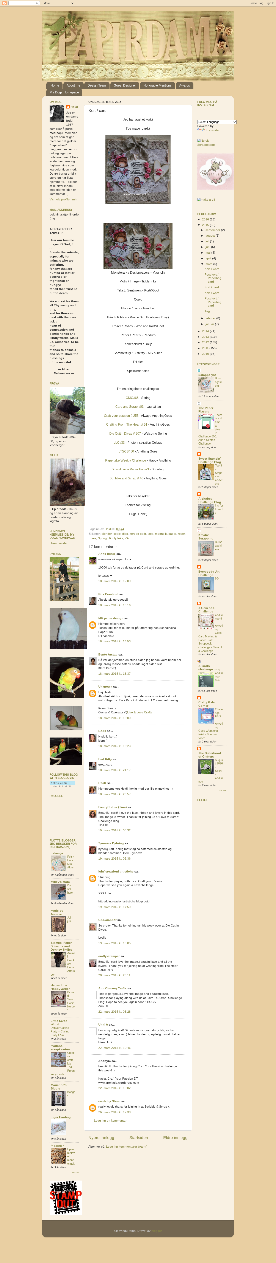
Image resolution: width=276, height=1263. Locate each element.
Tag (207, 311)
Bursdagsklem (218, 382)
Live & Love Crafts (139, 712)
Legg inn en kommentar (110, 1120)
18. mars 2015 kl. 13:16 (114, 605)
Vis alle (75, 1172)
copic (117, 533)
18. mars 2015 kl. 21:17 (114, 770)
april (208, 258)
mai (208, 252)
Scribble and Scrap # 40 (126, 478)
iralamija (57, 853)
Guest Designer (125, 85)
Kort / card (212, 287)
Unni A (103, 1024)
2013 (206, 336)
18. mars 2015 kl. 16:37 (114, 673)
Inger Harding (61, 1117)
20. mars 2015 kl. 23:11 (114, 975)
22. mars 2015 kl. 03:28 (114, 1011)
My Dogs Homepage (64, 92)
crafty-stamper (109, 956)
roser (181, 533)
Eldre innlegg (175, 1137)
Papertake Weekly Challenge (125, 460)
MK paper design (110, 618)
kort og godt (138, 533)
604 (217, 578)
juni (208, 247)
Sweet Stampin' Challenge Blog (209, 460)
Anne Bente (107, 553)
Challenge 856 (219, 676)
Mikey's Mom (60, 881)
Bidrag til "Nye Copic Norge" (71, 1001)
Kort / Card (212, 269)
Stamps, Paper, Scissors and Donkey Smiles (61, 946)
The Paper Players (205, 409)
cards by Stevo (109, 1101)
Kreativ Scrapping (205, 536)
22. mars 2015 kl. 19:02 (114, 1088)
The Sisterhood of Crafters (209, 755)
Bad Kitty (105, 759)
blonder (107, 533)
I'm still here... (71, 889)
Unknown (105, 686)
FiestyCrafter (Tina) (112, 807)
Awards (184, 85)
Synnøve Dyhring (111, 843)
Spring (102, 538)
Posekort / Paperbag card (213, 278)
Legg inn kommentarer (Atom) (126, 1146)
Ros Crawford (108, 594)
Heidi (74, 106)
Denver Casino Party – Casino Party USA (60, 1031)
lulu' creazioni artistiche (115, 871)
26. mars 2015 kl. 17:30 (114, 1112)
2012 (206, 342)
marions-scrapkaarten (60, 1047)
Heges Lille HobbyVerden (61, 987)
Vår (127, 538)
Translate (212, 130)
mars (209, 264)
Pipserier (57, 1145)
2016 (206, 219)
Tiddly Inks (115, 538)
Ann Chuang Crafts (112, 988)
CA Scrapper (107, 920)
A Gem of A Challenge (206, 609)
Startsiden (138, 1137)
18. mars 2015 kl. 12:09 (114, 581)
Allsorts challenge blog (209, 667)
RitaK (102, 783)
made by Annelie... (57, 912)
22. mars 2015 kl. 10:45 (114, 1047)
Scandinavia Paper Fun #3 (130, 469)
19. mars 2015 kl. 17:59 (114, 907)
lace (150, 533)
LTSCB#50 (126, 451)
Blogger (156, 1230)
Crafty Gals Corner (206, 704)
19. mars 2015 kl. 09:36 (114, 858)
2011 (205, 348)
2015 (206, 225)
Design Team (97, 85)
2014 (206, 331)
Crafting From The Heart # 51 (127, 424)
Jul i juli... (70, 919)
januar (210, 324)
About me (73, 85)
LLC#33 (119, 442)
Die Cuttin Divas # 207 (125, 433)
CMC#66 (132, 398)
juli (207, 241)
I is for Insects (219, 509)
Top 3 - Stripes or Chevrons (218, 474)
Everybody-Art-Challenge (209, 573)
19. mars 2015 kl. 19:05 (114, 943)
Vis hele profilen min (63, 199)
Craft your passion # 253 (121, 415)
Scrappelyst (207, 375)
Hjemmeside (58, 543)
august (210, 235)
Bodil (102, 731)
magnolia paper (165, 533)
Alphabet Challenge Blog (209, 500)
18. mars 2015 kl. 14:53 (114, 641)
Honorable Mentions (157, 85)
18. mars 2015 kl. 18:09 (114, 718)
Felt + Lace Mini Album (71, 862)
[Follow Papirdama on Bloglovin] (62, 785)
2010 (206, 353)
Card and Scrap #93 (129, 406)
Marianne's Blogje (59, 1086)
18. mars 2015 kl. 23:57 (114, 794)
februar (210, 318)
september (213, 230)
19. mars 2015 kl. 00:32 (114, 830)
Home (54, 85)
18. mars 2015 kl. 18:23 (114, 746)
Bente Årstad (108, 654)
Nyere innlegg (101, 1137)
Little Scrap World (59, 1022)
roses (92, 538)
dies (125, 533)
